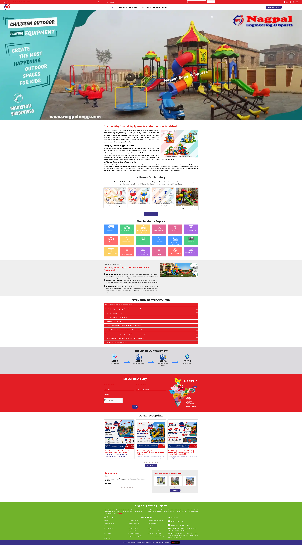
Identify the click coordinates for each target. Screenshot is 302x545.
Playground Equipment (187, 208)
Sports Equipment (153, 531)
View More (150, 465)
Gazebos (150, 526)
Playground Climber (134, 531)
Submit (134, 407)
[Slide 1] (147, 118)
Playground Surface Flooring (156, 536)
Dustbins (150, 528)
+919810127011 (16, 2)
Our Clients (156, 7)
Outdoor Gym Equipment (163, 206)
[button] (143, 462)
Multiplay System (133, 520)
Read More (120, 513)
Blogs (142, 7)
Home (112, 7)
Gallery (148, 7)
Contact (164, 7)
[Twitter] (287, 2)
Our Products (133, 7)
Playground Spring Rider (135, 536)
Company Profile (122, 7)
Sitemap (106, 526)
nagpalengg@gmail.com (112, 2)
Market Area (107, 538)
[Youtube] (297, 2)
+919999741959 (25, 2)
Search (211, 2)
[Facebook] (284, 2)
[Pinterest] (294, 2)
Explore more (150, 214)
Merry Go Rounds (139, 206)
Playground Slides (133, 526)
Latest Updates (108, 528)
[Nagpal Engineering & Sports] (7, 7)
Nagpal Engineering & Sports (151, 505)
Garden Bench (152, 523)
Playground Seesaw (134, 533)
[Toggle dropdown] (137, 7)
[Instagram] (291, 2)
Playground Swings (114, 206)
